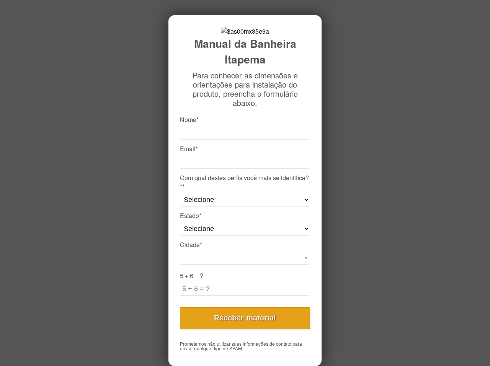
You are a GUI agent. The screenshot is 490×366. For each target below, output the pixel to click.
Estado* (190, 215)
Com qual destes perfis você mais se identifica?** (244, 182)
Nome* (189, 119)
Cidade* (191, 244)
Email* (189, 148)
